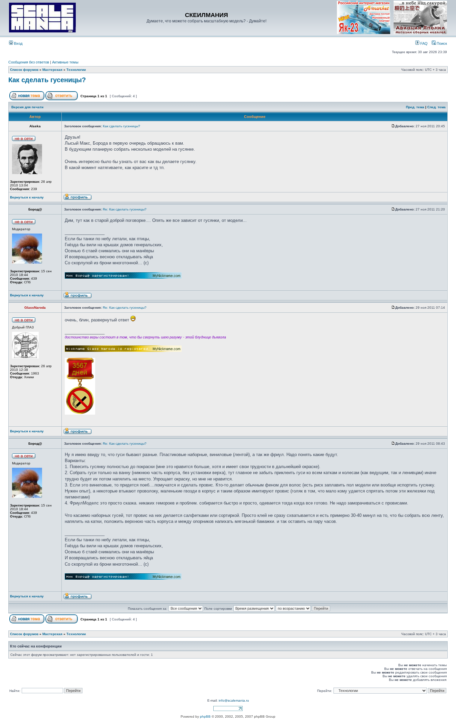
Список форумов (24, 69)
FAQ (423, 43)
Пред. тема (415, 107)
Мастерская (52, 69)
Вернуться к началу (27, 197)
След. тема (436, 107)
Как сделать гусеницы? (47, 80)
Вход (17, 43)
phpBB (205, 716)
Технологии (76, 69)
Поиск (441, 43)
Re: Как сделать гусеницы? (125, 209)
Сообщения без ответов (28, 62)
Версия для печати (27, 107)
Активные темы (65, 62)
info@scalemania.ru (234, 700)
